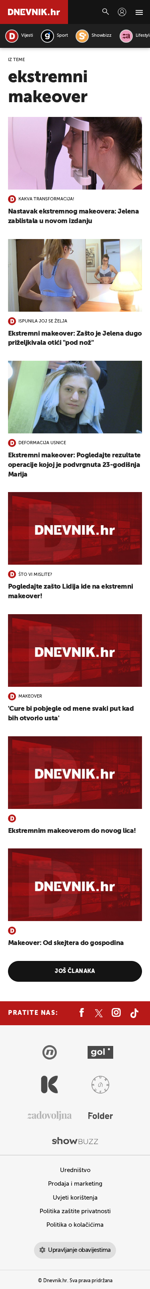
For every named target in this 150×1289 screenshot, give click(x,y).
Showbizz (101, 36)
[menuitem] (122, 12)
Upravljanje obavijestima (79, 1250)
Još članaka (75, 971)
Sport (62, 36)
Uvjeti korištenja (75, 1198)
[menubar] (122, 12)
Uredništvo (75, 1170)
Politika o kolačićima (75, 1225)
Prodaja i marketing (75, 1184)
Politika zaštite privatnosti (75, 1211)
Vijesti (27, 36)
